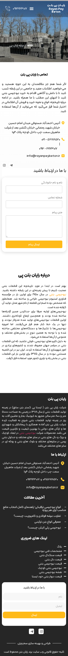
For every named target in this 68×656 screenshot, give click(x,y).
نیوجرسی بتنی (27, 432)
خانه (30, 45)
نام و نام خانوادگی (51, 183)
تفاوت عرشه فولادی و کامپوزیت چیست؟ (40, 515)
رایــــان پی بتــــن (56, 5)
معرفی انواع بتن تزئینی (50, 521)
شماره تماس (55, 198)
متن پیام (57, 213)
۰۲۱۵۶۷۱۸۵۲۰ (50, 479)
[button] (32, 8)
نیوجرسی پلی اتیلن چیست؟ (47, 527)
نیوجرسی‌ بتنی (57, 294)
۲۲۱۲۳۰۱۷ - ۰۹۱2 (48, 148)
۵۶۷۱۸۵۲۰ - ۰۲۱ (51, 139)
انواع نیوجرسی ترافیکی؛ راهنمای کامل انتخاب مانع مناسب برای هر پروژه (34, 508)
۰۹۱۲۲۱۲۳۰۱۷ (32, 479)
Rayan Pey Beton (56, 10)
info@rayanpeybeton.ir (43, 156)
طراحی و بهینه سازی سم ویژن (34, 643)
